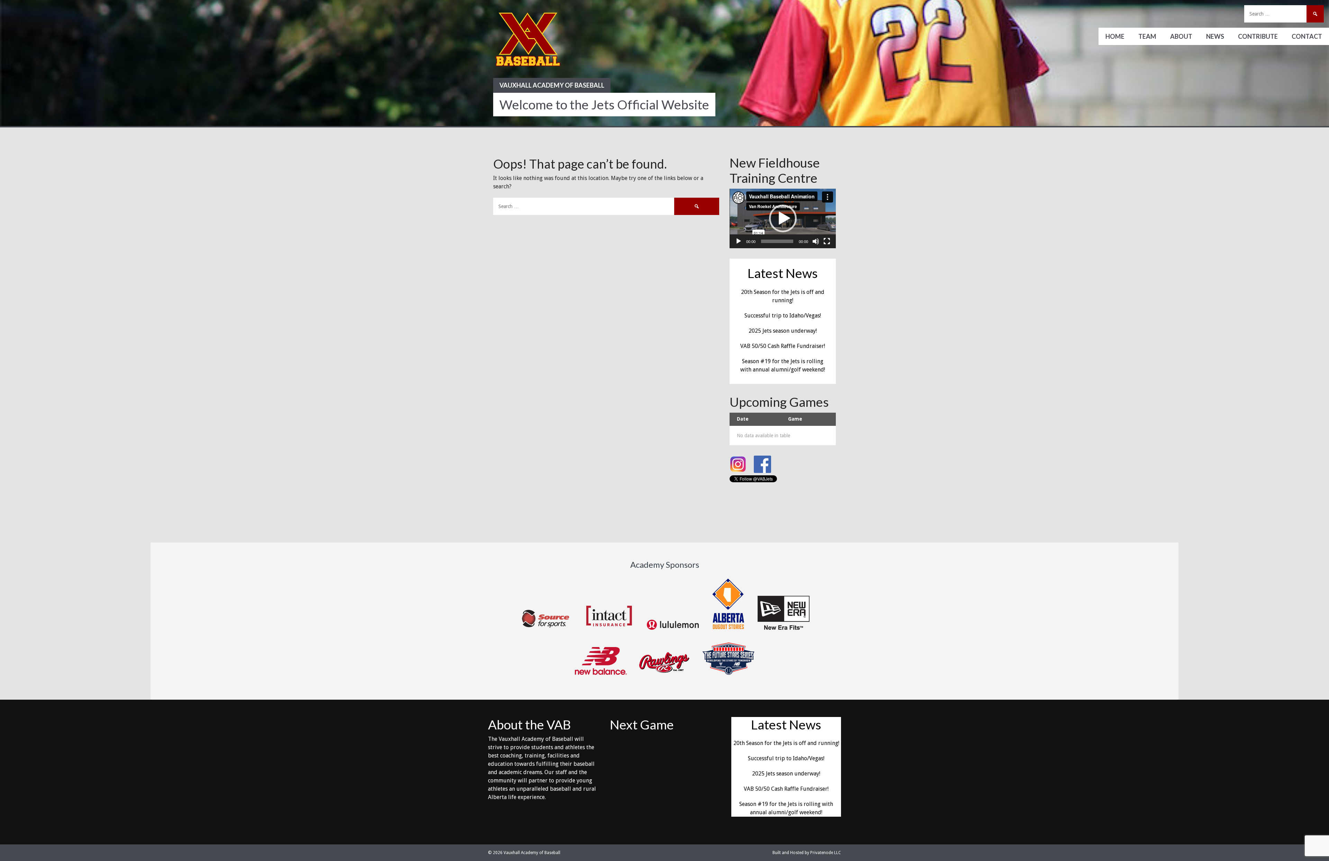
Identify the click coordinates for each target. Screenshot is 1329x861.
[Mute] (815, 241)
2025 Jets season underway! (783, 331)
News (1215, 36)
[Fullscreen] (826, 241)
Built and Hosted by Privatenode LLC (806, 852)
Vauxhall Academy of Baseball (551, 85)
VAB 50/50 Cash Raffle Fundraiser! (782, 346)
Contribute (1258, 36)
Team (1147, 36)
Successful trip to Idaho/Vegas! (782, 315)
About (1181, 36)
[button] (783, 218)
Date (743, 419)
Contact (1307, 36)
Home (1114, 36)
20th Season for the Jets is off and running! (786, 743)
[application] (783, 218)
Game (795, 419)
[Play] (738, 241)
